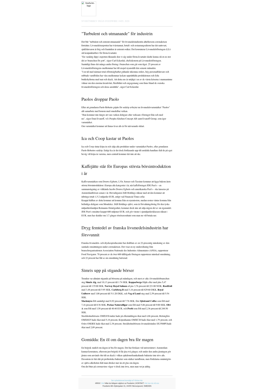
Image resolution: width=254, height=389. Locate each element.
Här (102, 383)
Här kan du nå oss (151, 383)
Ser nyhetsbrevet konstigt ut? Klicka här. (127, 380)
